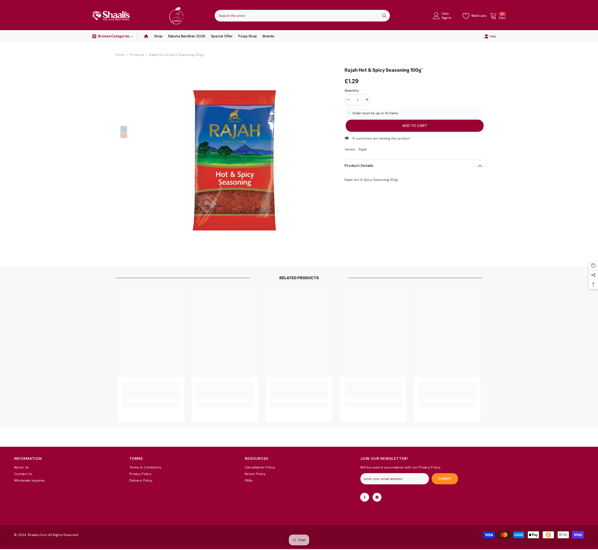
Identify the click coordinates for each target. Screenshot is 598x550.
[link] (490, 36)
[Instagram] (377, 497)
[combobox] (297, 15)
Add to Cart (413, 125)
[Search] (302, 15)
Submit (445, 478)
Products (137, 55)
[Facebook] (364, 497)
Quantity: (352, 90)
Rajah (363, 149)
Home (120, 55)
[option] (235, 160)
